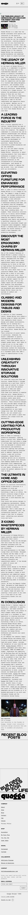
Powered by (7, 896)
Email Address (6, 881)
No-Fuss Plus (10, 653)
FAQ (2, 818)
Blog (2, 812)
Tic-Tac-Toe (22, 653)
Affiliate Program (7, 860)
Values (3, 820)
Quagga (15, 673)
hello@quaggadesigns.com (9, 871)
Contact (3, 815)
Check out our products (18, 686)
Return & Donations (7, 863)
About (3, 807)
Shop (2, 810)
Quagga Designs (11, 646)
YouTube (3, 851)
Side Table (4, 840)
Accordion (7, 664)
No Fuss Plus (5, 835)
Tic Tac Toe (5, 837)
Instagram (4, 849)
